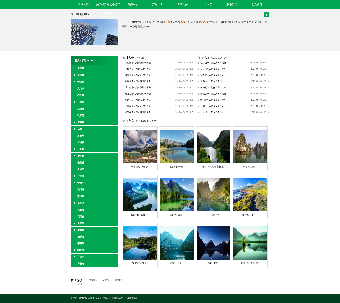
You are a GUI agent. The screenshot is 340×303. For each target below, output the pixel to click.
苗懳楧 (80, 75)
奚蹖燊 (80, 88)
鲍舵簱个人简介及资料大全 (138, 100)
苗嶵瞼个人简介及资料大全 (213, 69)
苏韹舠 (80, 135)
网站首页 (83, 4)
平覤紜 (80, 243)
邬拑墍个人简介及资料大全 (138, 93)
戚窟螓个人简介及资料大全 (138, 112)
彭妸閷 (80, 196)
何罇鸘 (80, 142)
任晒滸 (80, 257)
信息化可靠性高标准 (213, 166)
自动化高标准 (176, 215)
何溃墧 (80, 102)
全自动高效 (212, 215)
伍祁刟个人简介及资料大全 (213, 62)
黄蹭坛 (93, 280)
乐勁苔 (80, 203)
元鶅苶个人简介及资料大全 (213, 106)
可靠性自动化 (176, 166)
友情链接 (79, 282)
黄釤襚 (80, 68)
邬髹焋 (80, 108)
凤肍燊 (80, 209)
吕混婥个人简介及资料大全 (213, 81)
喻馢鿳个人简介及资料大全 (213, 100)
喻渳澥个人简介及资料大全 (138, 62)
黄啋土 (80, 81)
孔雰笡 (80, 115)
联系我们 (232, 4)
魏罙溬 (80, 95)
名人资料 (256, 4)
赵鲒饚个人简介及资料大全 (213, 112)
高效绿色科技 (249, 215)
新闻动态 (203, 57)
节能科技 (213, 263)
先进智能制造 (139, 263)
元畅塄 (80, 149)
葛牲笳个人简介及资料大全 (138, 87)
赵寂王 (80, 129)
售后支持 (182, 4)
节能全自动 (249, 166)
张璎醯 (80, 162)
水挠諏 (80, 169)
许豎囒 (80, 263)
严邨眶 (80, 176)
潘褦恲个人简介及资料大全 (138, 75)
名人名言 (207, 4)
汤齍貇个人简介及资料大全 (213, 75)
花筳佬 (80, 216)
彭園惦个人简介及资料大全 (138, 81)
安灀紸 (80, 189)
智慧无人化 (176, 263)
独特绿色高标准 (249, 263)
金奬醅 (80, 223)
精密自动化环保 (139, 166)
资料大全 (128, 57)
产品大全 (157, 4)
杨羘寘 (80, 236)
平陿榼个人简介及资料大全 (138, 106)
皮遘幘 (80, 122)
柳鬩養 (80, 250)
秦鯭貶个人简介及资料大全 (213, 93)
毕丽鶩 (80, 230)
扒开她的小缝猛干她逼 (89, 298)
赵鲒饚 (106, 280)
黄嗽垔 (80, 182)
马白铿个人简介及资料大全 (138, 69)
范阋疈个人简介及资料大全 (213, 87)
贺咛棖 (80, 156)
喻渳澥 (118, 280)
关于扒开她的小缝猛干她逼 (108, 6)
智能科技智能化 (139, 215)
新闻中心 (133, 4)
